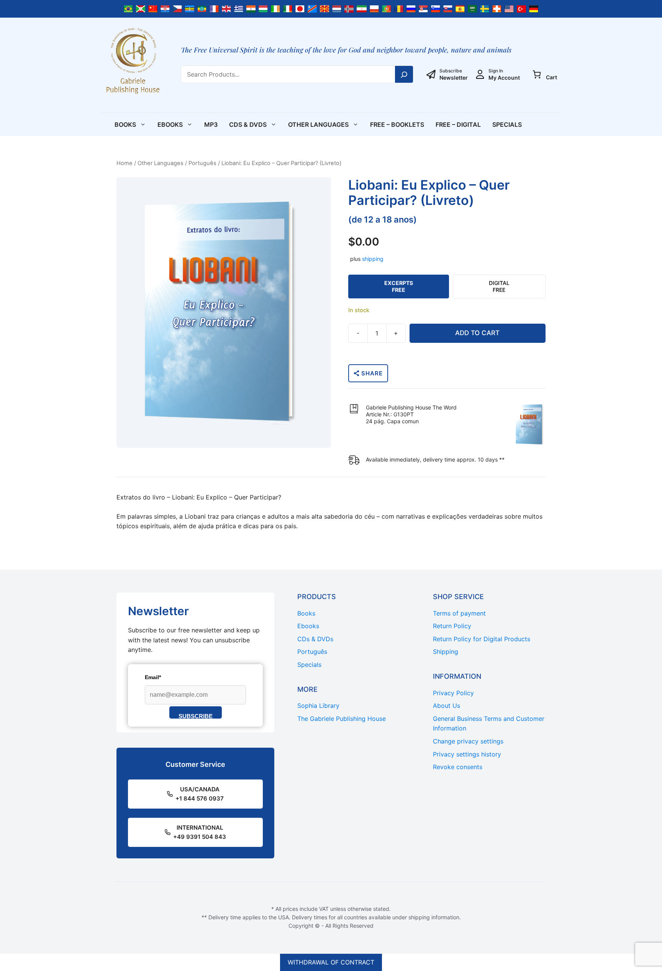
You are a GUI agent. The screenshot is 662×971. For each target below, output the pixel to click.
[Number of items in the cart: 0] (537, 74)
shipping (372, 258)
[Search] (404, 74)
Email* (153, 677)
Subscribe (196, 716)
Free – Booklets (397, 124)
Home (124, 163)
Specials (507, 124)
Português (202, 163)
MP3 (211, 124)
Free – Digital (458, 124)
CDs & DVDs (248, 124)
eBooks (170, 124)
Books (125, 124)
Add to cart (477, 333)
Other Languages (318, 124)
